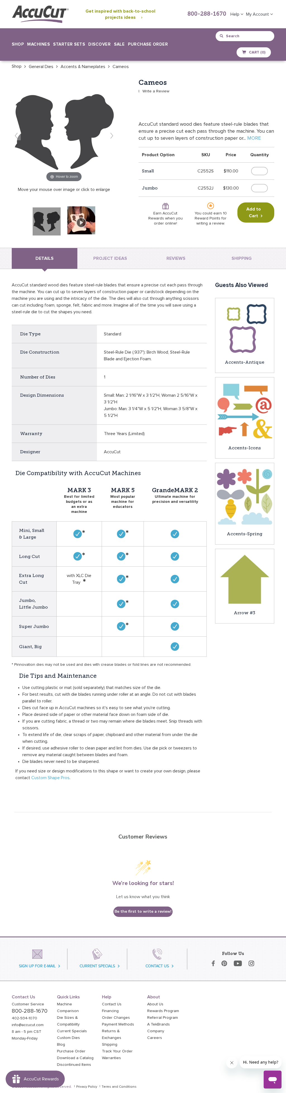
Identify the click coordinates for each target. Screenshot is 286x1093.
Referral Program (162, 1018)
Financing (110, 1011)
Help (235, 14)
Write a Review (155, 91)
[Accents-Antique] (244, 328)
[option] (17, 66)
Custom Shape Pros (50, 778)
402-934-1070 (24, 1018)
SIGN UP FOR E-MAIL (37, 966)
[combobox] (245, 36)
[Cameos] (47, 221)
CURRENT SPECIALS (97, 966)
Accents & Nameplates (83, 66)
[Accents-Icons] (244, 410)
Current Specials (72, 1031)
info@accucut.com (28, 1025)
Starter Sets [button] (69, 44)
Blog (61, 1045)
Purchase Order (148, 44)
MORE (254, 138)
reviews (175, 258)
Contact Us (111, 1004)
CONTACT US (157, 966)
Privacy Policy (86, 1087)
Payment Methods (118, 1024)
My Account (258, 14)
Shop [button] (18, 44)
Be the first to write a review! (143, 911)
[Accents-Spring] (244, 496)
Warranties (111, 1058)
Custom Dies (68, 1038)
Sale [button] (119, 44)
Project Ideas (110, 258)
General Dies (41, 66)
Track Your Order (117, 1051)
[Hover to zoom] (64, 131)
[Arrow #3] (244, 579)
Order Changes (116, 1018)
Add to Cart (253, 212)
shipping (242, 258)
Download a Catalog (75, 1058)
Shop (17, 66)
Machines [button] (38, 44)
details (44, 258)
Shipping (109, 1045)
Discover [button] (99, 44)
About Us (155, 1004)
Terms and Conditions (119, 1087)
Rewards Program (163, 1011)
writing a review (210, 223)
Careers (154, 1038)
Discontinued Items (74, 1065)
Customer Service (28, 1004)
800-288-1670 (206, 14)
